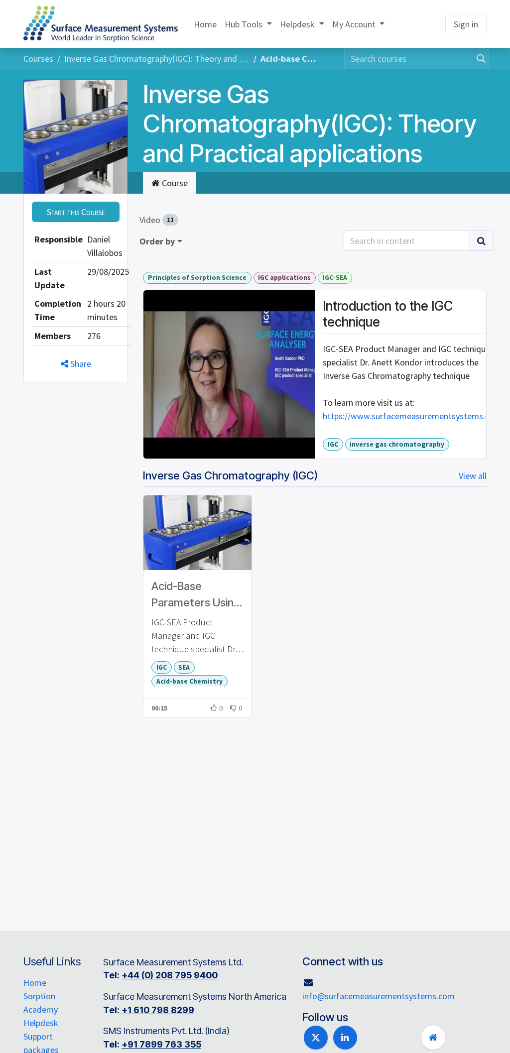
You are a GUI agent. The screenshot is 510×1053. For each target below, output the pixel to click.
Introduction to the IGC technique (388, 313)
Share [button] (79, 363)
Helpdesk (40, 1023)
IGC (333, 444)
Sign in (466, 24)
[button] (76, 212)
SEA (184, 667)
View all (473, 475)
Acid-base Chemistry (189, 681)
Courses (38, 58)
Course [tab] (174, 183)
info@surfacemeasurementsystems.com (378, 996)
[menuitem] (205, 24)
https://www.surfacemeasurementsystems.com (412, 416)
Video (156, 220)
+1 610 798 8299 (158, 1010)
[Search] (478, 58)
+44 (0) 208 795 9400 (170, 975)
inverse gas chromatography (397, 444)
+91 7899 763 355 (161, 1044)
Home (34, 982)
